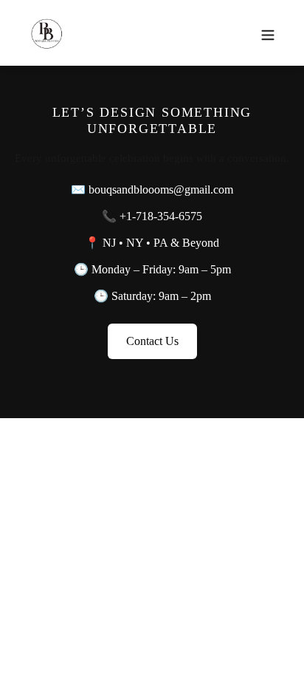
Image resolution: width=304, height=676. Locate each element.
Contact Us (152, 341)
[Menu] (267, 32)
